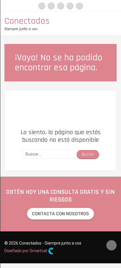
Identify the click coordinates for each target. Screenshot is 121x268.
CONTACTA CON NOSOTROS (60, 213)
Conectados (27, 21)
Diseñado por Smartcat (26, 250)
